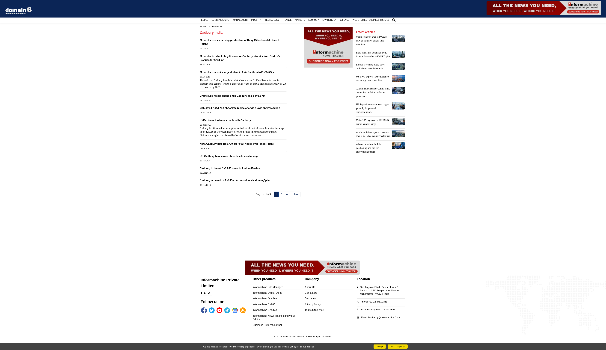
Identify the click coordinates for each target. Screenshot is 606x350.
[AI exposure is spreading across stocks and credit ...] (398, 148)
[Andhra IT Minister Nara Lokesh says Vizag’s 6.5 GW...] (398, 134)
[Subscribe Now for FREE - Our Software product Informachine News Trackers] (544, 8)
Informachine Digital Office (267, 292)
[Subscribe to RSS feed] (243, 310)
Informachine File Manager (268, 287)
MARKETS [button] (300, 20)
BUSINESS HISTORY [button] (379, 20)
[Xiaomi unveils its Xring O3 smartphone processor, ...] (398, 93)
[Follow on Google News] (235, 310)
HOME (203, 26)
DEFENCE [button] (344, 20)
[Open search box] (394, 20)
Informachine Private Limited (297, 336)
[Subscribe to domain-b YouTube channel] (219, 310)
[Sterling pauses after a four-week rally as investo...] (398, 41)
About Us (310, 287)
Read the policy (398, 346)
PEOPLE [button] (204, 20)
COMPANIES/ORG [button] (220, 20)
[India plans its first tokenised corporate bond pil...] (398, 55)
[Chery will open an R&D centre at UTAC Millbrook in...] (398, 122)
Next (287, 194)
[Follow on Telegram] (227, 310)
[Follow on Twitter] (212, 310)
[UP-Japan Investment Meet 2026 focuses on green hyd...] (398, 108)
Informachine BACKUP (266, 310)
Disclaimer (311, 298)
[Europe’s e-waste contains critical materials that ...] (398, 67)
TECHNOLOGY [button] (272, 20)
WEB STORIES (360, 20)
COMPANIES (215, 26)
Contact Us (311, 292)
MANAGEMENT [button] (240, 20)
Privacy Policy (313, 304)
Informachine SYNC (264, 304)
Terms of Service (314, 310)
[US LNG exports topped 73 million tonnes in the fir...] (398, 79)
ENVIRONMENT (330, 20)
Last (296, 194)
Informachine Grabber (265, 298)
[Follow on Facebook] (204, 310)
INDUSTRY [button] (256, 20)
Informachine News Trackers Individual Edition (274, 317)
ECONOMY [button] (313, 20)
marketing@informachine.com (384, 317)
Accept (380, 346)
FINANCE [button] (287, 20)
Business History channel (267, 325)
